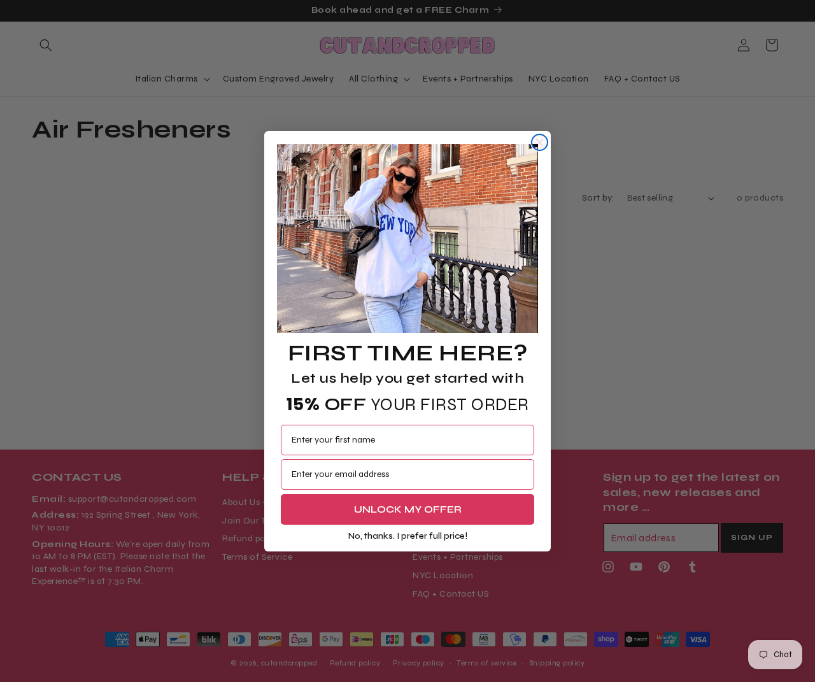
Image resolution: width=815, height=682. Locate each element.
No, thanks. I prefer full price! (407, 535)
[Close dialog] (540, 142)
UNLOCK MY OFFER (408, 508)
